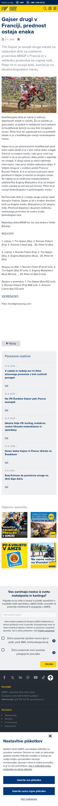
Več (6, 385)
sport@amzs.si (37, 699)
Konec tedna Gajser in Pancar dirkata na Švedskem (28, 452)
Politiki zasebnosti (46, 630)
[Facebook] (5, 677)
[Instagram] (27, 677)
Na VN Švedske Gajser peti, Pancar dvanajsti (25, 400)
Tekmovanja (10, 715)
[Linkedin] (20, 677)
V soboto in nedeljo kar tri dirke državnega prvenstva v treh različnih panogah (26, 374)
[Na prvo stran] (16, 8)
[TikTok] (43, 677)
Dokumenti (10, 726)
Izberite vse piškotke (29, 780)
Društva (9, 718)
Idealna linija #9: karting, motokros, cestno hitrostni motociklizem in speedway (25, 426)
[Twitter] (12, 677)
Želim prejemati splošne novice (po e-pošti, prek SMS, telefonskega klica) (28, 640)
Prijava (49, 664)
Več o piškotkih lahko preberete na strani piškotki (27, 767)
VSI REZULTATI (10, 296)
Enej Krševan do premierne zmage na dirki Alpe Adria (26, 477)
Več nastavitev (29, 799)
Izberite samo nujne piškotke (29, 791)
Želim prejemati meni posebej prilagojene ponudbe (28, 652)
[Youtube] (35, 677)
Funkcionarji (11, 722)
